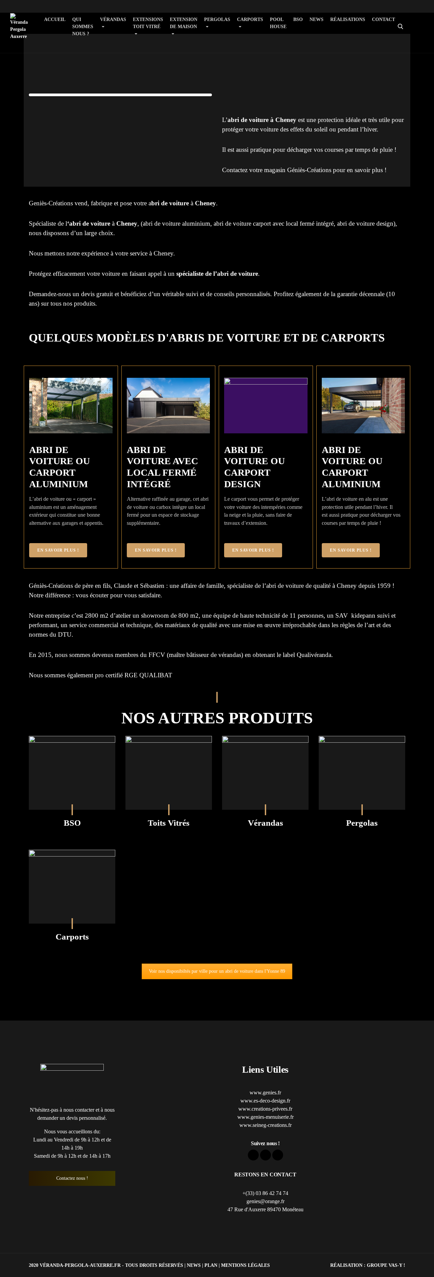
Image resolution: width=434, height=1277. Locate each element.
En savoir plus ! (58, 550)
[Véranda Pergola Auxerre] (19, 26)
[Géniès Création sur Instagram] (428, 37)
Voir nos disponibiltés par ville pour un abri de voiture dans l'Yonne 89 (217, 971)
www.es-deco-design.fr (265, 1101)
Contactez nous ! (72, 1178)
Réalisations (347, 19)
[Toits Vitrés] (168, 773)
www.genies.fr (265, 1092)
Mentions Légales (245, 1265)
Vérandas (113, 19)
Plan (210, 1265)
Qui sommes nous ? (82, 26)
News (316, 19)
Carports (250, 19)
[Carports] (72, 887)
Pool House (278, 23)
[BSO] (72, 773)
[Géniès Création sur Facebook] (428, 15)
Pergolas (217, 19)
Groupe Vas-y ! (386, 1265)
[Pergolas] (362, 773)
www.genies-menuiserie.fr (265, 1117)
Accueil (54, 19)
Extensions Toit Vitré (148, 23)
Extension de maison (183, 23)
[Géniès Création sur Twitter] (428, 26)
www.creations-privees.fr (265, 1109)
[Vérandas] (265, 773)
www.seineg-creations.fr (265, 1125)
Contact (383, 19)
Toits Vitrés (169, 822)
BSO (298, 19)
